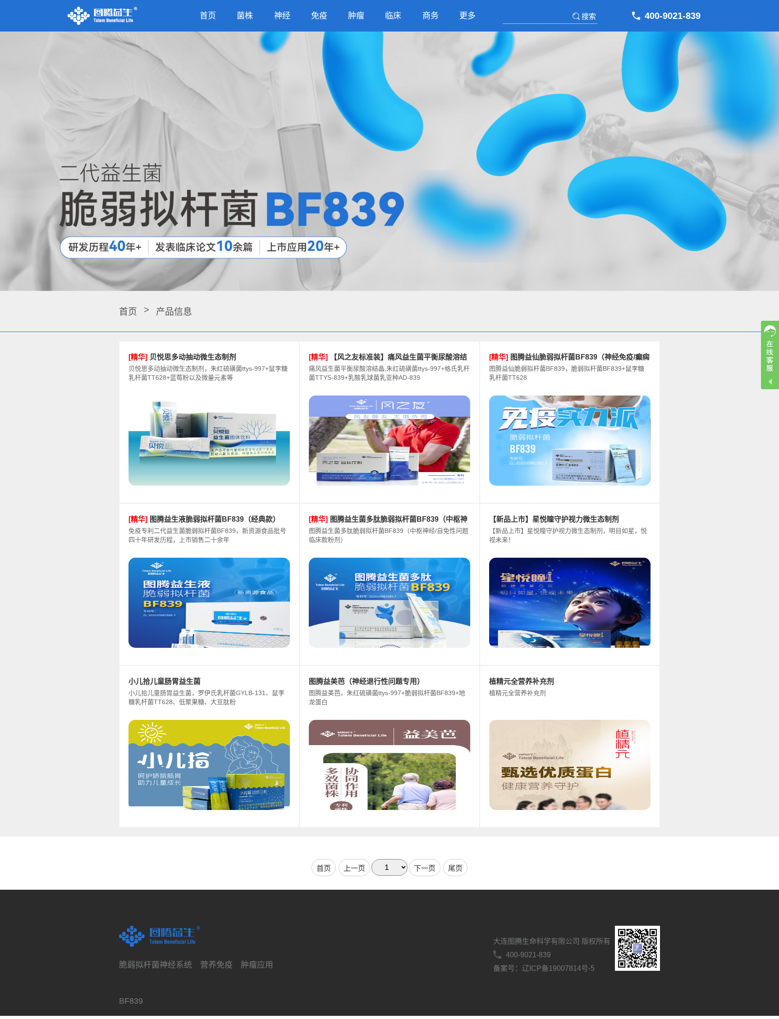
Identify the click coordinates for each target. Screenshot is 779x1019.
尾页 (455, 868)
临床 (393, 15)
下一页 (424, 868)
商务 (430, 15)
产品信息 (174, 312)
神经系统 (176, 964)
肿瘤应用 (257, 964)
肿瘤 (356, 15)
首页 (208, 15)
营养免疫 (216, 964)
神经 (282, 15)
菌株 (245, 15)
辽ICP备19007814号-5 (558, 968)
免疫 (319, 15)
